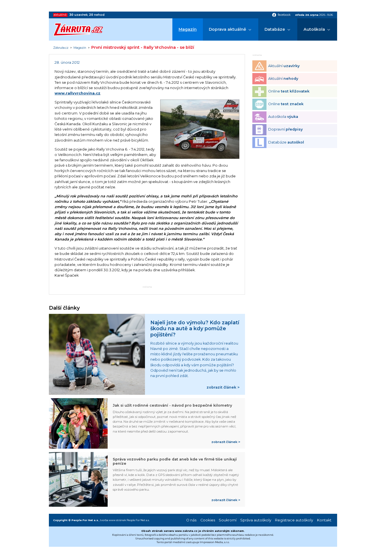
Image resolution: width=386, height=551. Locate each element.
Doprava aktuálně (227, 29)
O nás (191, 520)
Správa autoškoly (255, 520)
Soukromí (228, 520)
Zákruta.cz (60, 48)
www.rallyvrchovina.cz (77, 93)
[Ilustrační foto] (199, 157)
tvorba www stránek (113, 520)
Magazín (188, 29)
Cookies (207, 520)
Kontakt (324, 520)
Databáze (274, 29)
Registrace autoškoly (294, 520)
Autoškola (314, 29)
